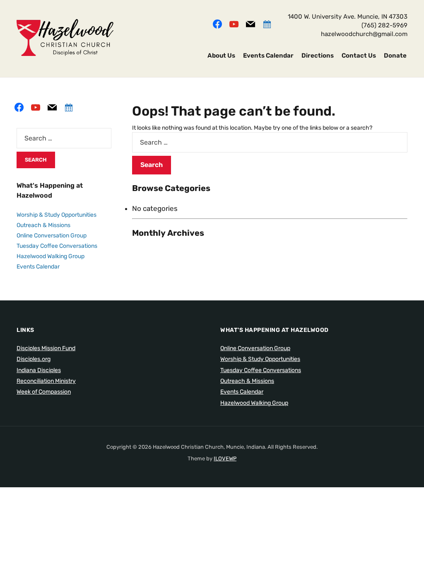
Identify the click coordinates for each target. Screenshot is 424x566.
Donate (395, 55)
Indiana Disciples (39, 370)
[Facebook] (217, 23)
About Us (221, 55)
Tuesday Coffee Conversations (57, 245)
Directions (317, 55)
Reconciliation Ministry (46, 381)
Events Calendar (268, 55)
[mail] (250, 23)
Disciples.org (34, 359)
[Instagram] (234, 23)
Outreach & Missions (43, 225)
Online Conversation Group (52, 235)
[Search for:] (269, 142)
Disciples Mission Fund (46, 348)
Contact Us (359, 55)
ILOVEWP (225, 458)
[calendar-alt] (267, 23)
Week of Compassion (44, 391)
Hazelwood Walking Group (50, 256)
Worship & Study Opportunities (56, 214)
